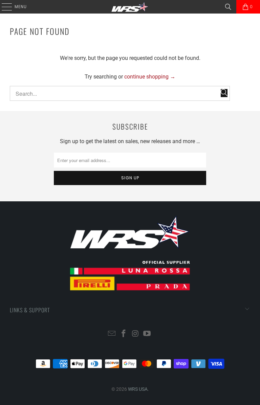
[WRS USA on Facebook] (124, 334)
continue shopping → (149, 76)
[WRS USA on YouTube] (147, 334)
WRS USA (138, 389)
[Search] (228, 7)
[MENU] (3, 7)
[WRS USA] (130, 7)
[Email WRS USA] (112, 334)
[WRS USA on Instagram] (136, 334)
